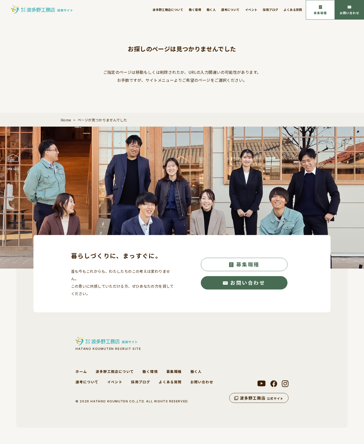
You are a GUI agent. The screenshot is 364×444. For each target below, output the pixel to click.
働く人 (211, 9)
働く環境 (195, 9)
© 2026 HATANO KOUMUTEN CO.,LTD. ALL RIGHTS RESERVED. (132, 401)
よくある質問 (293, 9)
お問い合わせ (349, 13)
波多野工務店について (168, 9)
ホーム (81, 371)
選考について (230, 9)
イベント (251, 9)
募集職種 (320, 13)
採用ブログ (270, 9)
